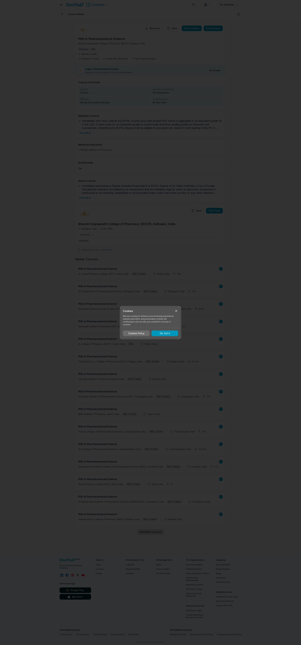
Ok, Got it (165, 333)
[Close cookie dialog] (176, 311)
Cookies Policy (136, 333)
